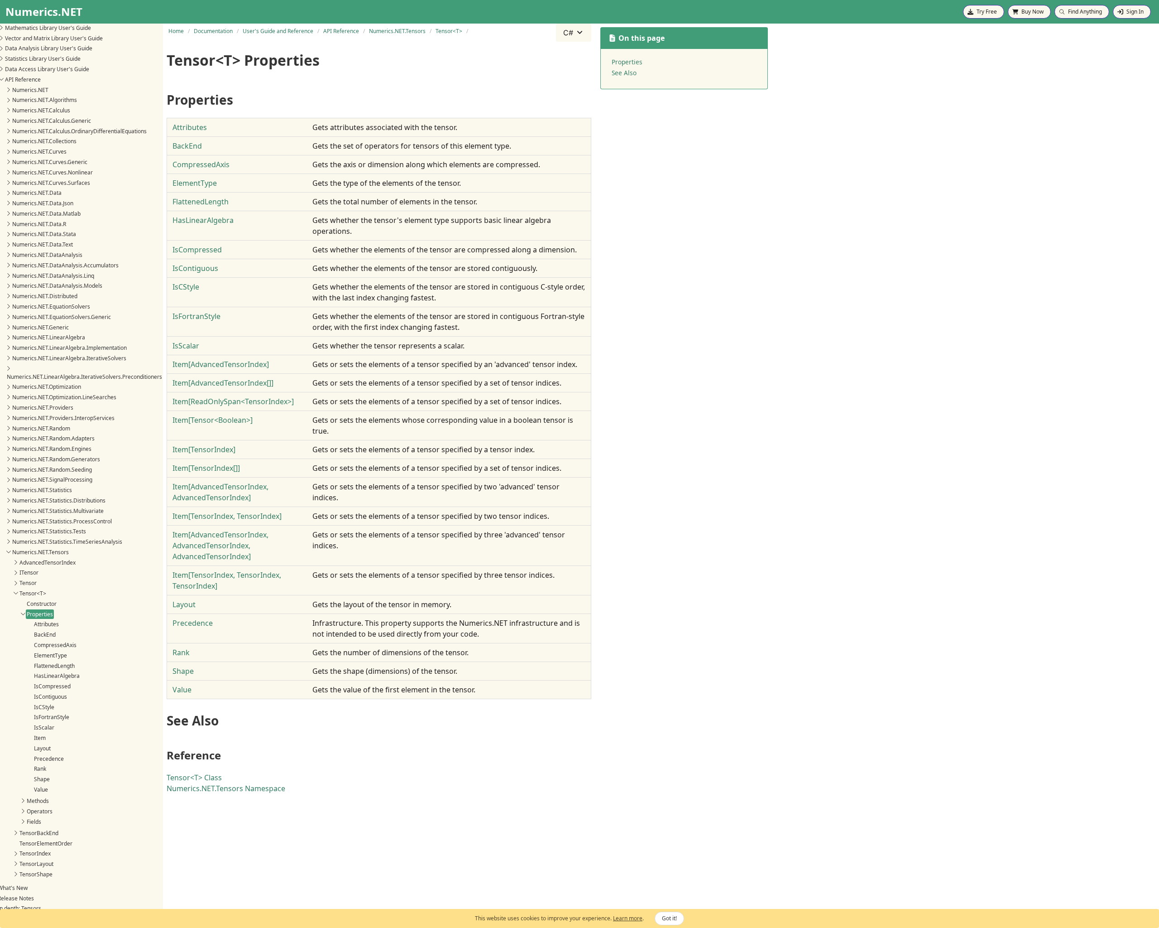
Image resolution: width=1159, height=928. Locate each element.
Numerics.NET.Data (37, 193)
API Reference (23, 79)
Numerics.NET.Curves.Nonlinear (52, 172)
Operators (40, 811)
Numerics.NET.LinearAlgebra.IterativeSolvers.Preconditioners (84, 376)
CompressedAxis (55, 645)
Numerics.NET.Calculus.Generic (51, 121)
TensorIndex (35, 853)
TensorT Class (194, 778)
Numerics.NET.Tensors (40, 552)
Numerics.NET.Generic (40, 327)
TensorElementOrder (45, 843)
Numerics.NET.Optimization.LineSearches (64, 397)
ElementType (50, 655)
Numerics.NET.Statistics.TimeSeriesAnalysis (67, 542)
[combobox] (573, 33)
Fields (34, 821)
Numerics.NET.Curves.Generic (49, 162)
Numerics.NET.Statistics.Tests (49, 531)
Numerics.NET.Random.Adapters (53, 438)
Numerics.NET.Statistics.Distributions (58, 500)
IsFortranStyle (51, 717)
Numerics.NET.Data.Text (42, 244)
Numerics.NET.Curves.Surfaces (51, 182)
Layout (42, 748)
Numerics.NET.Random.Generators (56, 459)
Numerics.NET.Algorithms (44, 100)
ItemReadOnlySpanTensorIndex (233, 401)
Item (40, 738)
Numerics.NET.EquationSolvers (51, 306)
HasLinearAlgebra (57, 676)
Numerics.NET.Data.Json (42, 203)
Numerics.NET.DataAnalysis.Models (57, 286)
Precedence (49, 758)
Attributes (46, 624)
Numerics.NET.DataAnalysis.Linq (53, 275)
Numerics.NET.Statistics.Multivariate (58, 510)
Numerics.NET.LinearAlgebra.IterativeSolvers (69, 358)
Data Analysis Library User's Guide (48, 48)
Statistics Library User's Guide (43, 59)
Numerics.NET (30, 89)
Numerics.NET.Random (41, 428)
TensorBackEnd (38, 832)
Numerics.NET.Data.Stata (44, 234)
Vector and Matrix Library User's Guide (54, 38)
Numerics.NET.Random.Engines (51, 449)
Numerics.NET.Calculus (41, 110)
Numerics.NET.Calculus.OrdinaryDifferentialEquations (79, 131)
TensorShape (36, 874)
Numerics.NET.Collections (44, 141)
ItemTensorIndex (203, 449)
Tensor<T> (32, 593)
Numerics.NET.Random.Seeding (52, 469)
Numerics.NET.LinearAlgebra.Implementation (69, 348)
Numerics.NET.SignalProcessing (52, 479)
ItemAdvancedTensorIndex (220, 364)
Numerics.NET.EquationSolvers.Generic (61, 316)
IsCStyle (44, 706)
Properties (40, 614)
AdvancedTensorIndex (47, 562)
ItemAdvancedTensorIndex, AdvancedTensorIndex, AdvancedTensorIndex (220, 545)
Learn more (627, 918)
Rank (40, 769)
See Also (624, 72)
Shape (42, 779)
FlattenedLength (54, 665)
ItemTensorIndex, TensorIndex (227, 516)
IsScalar (44, 727)
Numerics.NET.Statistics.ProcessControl (62, 521)
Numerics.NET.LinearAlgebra (48, 337)
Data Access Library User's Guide (47, 69)
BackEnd (45, 634)
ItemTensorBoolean (212, 420)
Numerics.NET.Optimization (46, 387)
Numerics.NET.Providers (42, 407)
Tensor (28, 583)
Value (41, 789)
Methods (38, 801)
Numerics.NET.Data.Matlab (46, 214)
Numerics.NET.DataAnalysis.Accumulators (65, 265)
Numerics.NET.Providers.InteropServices (63, 417)
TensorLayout (36, 864)
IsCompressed (52, 686)
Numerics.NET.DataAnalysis (47, 255)
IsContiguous (50, 697)
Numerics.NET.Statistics (42, 490)
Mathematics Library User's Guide (48, 28)
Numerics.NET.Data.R (39, 223)
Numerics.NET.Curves (39, 151)
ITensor (28, 572)
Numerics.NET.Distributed (44, 296)
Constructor (42, 604)
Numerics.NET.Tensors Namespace (226, 788)
